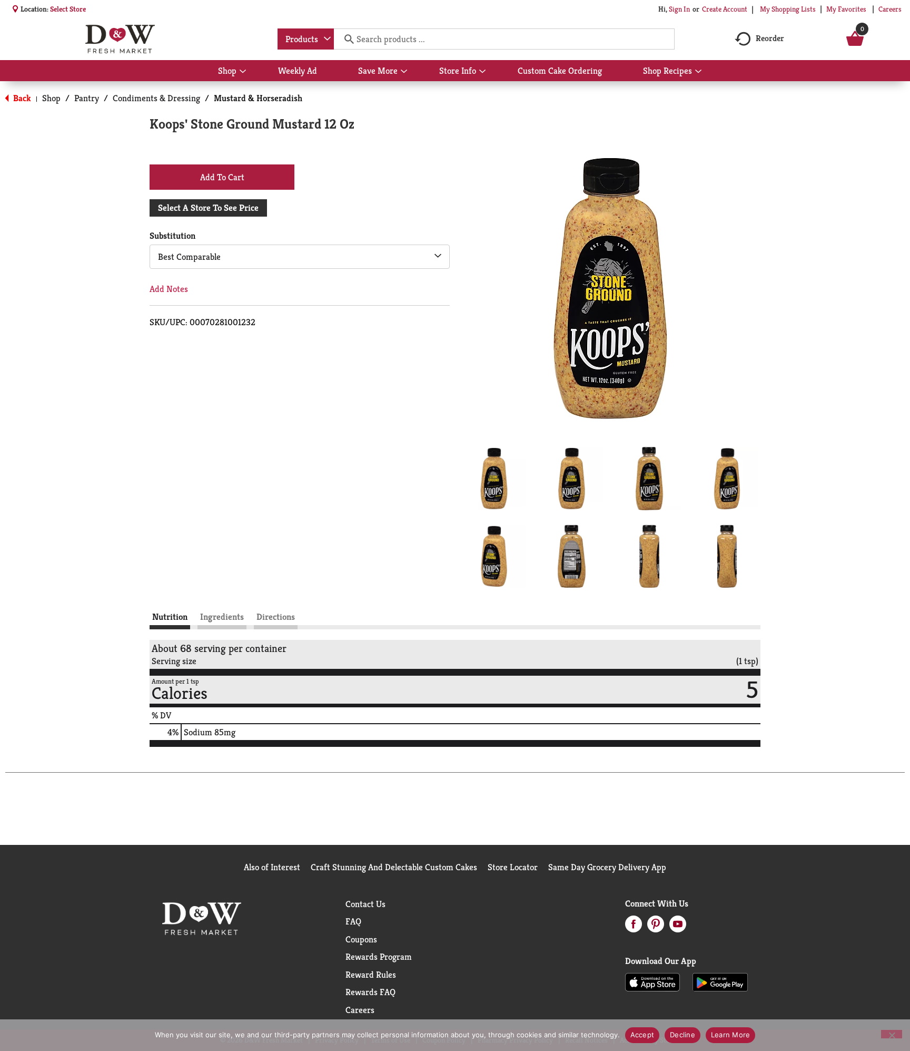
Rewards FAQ (370, 992)
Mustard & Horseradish (258, 98)
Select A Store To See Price (208, 207)
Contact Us (365, 904)
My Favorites (846, 9)
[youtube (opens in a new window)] (677, 927)
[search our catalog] (345, 39)
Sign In (679, 9)
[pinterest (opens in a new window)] (655, 927)
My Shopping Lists (788, 9)
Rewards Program (378, 956)
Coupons (361, 939)
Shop (51, 98)
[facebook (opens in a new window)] (633, 927)
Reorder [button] (770, 38)
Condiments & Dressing (156, 98)
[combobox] (306, 39)
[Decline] (891, 1034)
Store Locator (513, 867)
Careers (890, 9)
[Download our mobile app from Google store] (720, 981)
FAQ (353, 921)
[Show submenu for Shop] (243, 71)
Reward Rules (370, 974)
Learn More (730, 1034)
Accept (642, 1034)
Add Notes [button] (169, 289)
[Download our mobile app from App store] (652, 981)
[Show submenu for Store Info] (482, 71)
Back (21, 98)
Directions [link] (275, 616)
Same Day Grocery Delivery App (607, 867)
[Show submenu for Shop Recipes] (698, 71)
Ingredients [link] (222, 616)
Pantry (86, 98)
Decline (682, 1034)
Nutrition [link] (169, 616)
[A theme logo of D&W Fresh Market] (119, 39)
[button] (494, 478)
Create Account (724, 9)
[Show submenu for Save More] (404, 71)
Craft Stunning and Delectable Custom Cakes (394, 867)
